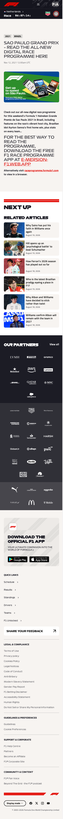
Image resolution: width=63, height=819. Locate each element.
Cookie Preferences (15, 732)
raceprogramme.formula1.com (21, 173)
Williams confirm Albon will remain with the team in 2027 (39, 321)
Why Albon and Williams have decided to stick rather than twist (39, 303)
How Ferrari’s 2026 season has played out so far (40, 267)
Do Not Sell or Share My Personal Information (29, 710)
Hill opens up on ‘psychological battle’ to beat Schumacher (39, 249)
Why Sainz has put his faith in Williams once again (38, 231)
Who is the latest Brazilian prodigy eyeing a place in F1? (39, 285)
